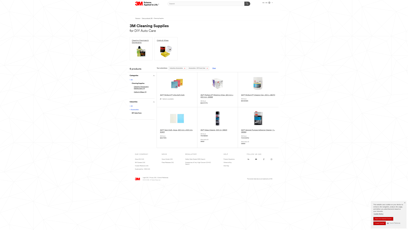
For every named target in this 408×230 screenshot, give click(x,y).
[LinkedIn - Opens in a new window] (248, 159)
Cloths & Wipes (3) (140, 92)
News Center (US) (167, 159)
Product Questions (229, 159)
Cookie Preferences (162, 177)
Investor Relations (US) (141, 166)
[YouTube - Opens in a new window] (256, 159)
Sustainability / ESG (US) (142, 169)
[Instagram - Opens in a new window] (271, 159)
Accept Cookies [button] (379, 223)
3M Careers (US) (140, 162)
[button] (394, 223)
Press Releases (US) (168, 162)
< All (131, 80)
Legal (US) (145, 177)
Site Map (226, 166)
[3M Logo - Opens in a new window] (147, 4)
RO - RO (265, 3)
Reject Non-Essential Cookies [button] (383, 218)
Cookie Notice (378, 214)
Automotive (176, 68)
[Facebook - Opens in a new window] (263, 159)
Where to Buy (228, 162)
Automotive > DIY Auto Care (197, 68)
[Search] (247, 4)
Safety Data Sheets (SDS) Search (195, 159)
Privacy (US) (153, 177)
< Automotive (134, 110)
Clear (214, 68)
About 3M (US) (139, 159)
